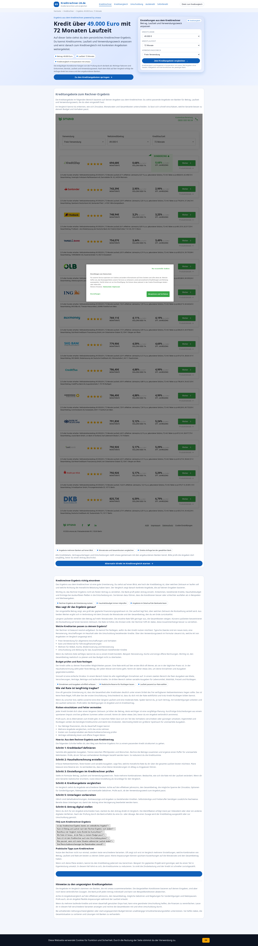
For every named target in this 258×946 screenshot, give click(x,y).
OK (206, 940)
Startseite (57, 11)
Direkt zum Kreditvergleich (192, 4)
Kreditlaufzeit (149, 41)
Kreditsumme (148, 32)
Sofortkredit (162, 4)
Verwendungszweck (151, 50)
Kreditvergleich (121, 4)
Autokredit (150, 4)
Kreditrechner (105, 4)
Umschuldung (136, 4)
